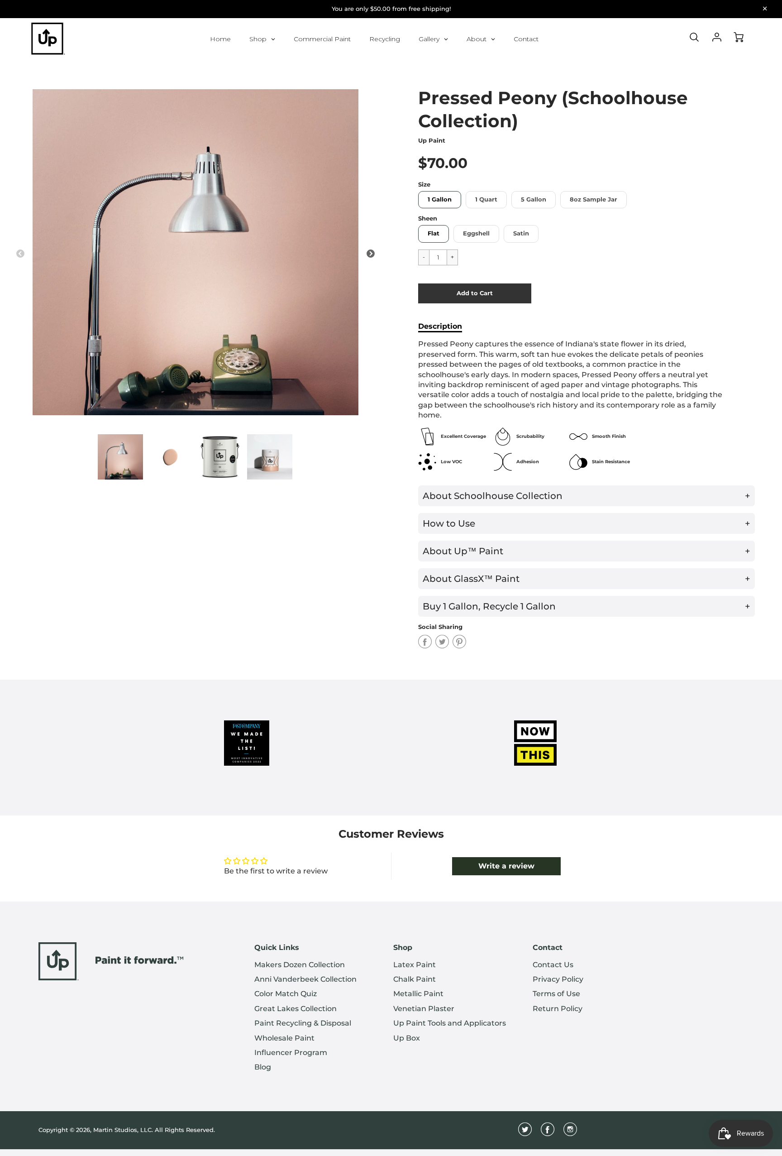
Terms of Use (556, 993)
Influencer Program (290, 1052)
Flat (433, 233)
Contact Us (553, 964)
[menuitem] (317, 965)
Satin (521, 233)
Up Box (406, 1038)
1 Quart (486, 199)
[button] (474, 293)
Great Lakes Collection (295, 1008)
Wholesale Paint (284, 1038)
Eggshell (476, 233)
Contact (548, 947)
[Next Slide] (370, 254)
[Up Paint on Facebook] (547, 1132)
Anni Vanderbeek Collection (305, 979)
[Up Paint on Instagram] (570, 1132)
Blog (262, 1067)
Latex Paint (414, 964)
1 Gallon (440, 199)
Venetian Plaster (423, 1008)
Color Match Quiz (285, 993)
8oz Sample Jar (593, 199)
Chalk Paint (414, 979)
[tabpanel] (120, 457)
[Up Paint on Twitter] (525, 1132)
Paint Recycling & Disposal (302, 1023)
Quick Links (276, 947)
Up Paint (431, 140)
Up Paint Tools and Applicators (449, 1023)
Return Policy (557, 1008)
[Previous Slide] (20, 254)
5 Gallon (533, 199)
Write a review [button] (506, 866)
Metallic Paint (418, 993)
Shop (402, 947)
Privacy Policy (558, 979)
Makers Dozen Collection (299, 964)
